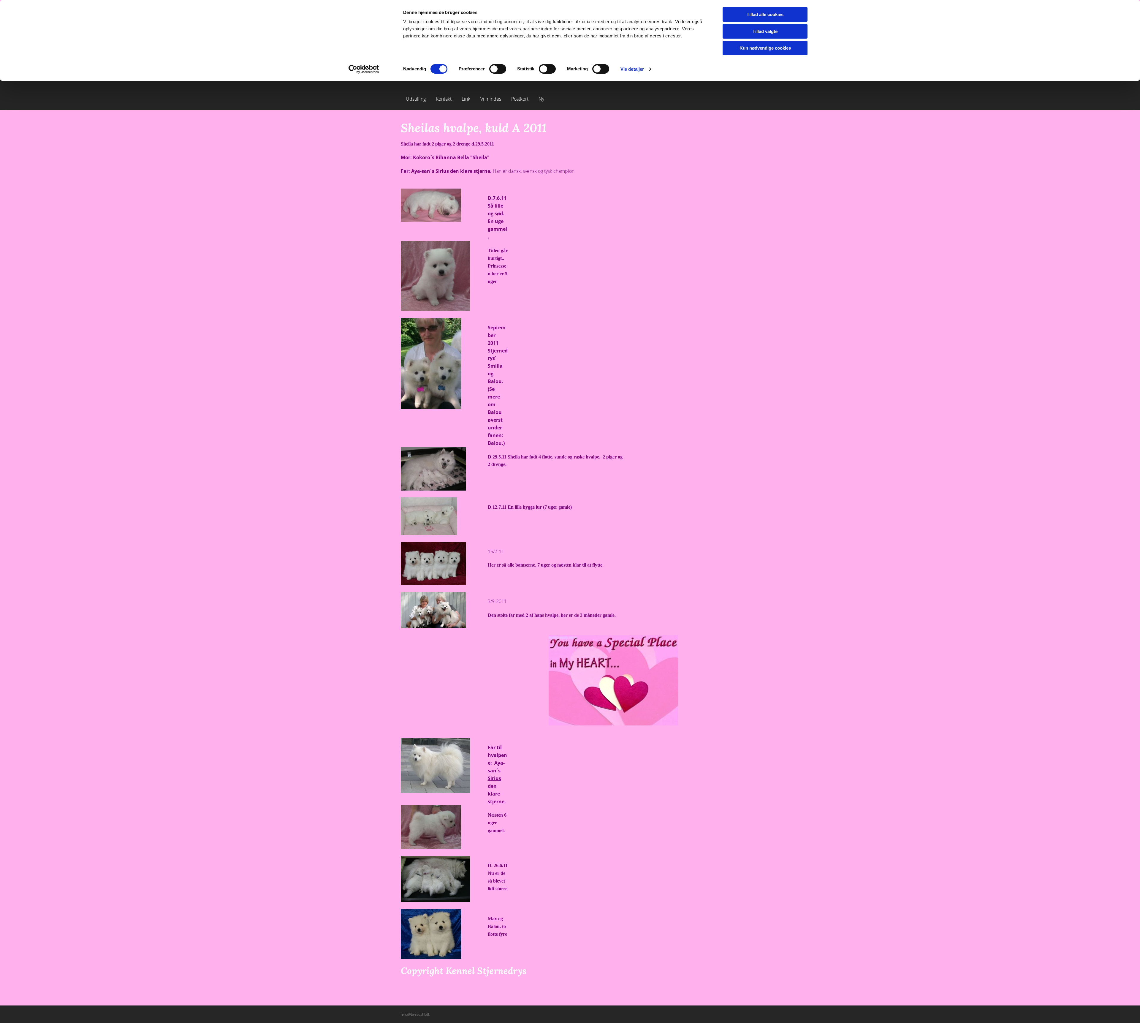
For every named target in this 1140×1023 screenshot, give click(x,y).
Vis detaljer (632, 69)
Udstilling (416, 99)
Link (466, 99)
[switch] (497, 69)
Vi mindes (490, 99)
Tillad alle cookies (765, 14)
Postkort (519, 99)
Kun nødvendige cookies (765, 47)
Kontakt (444, 99)
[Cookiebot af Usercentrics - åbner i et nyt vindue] (364, 69)
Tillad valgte (765, 31)
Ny (541, 99)
